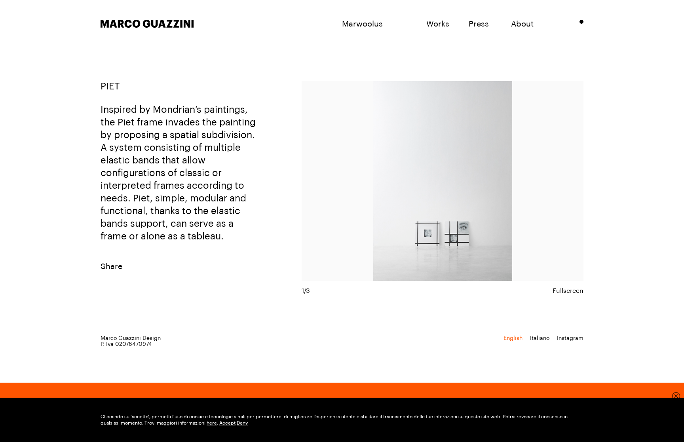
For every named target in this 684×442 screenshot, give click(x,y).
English (513, 338)
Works (437, 24)
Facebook (157, 267)
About (522, 24)
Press (479, 24)
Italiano (539, 338)
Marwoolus (362, 24)
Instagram (570, 338)
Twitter (188, 267)
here (212, 423)
